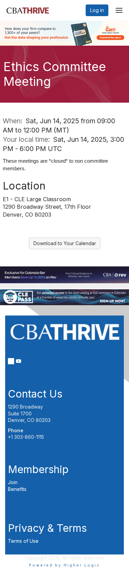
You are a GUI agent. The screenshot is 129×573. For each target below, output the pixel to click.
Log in (97, 10)
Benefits (17, 489)
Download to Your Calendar (64, 243)
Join (13, 482)
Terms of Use (23, 541)
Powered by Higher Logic (64, 565)
